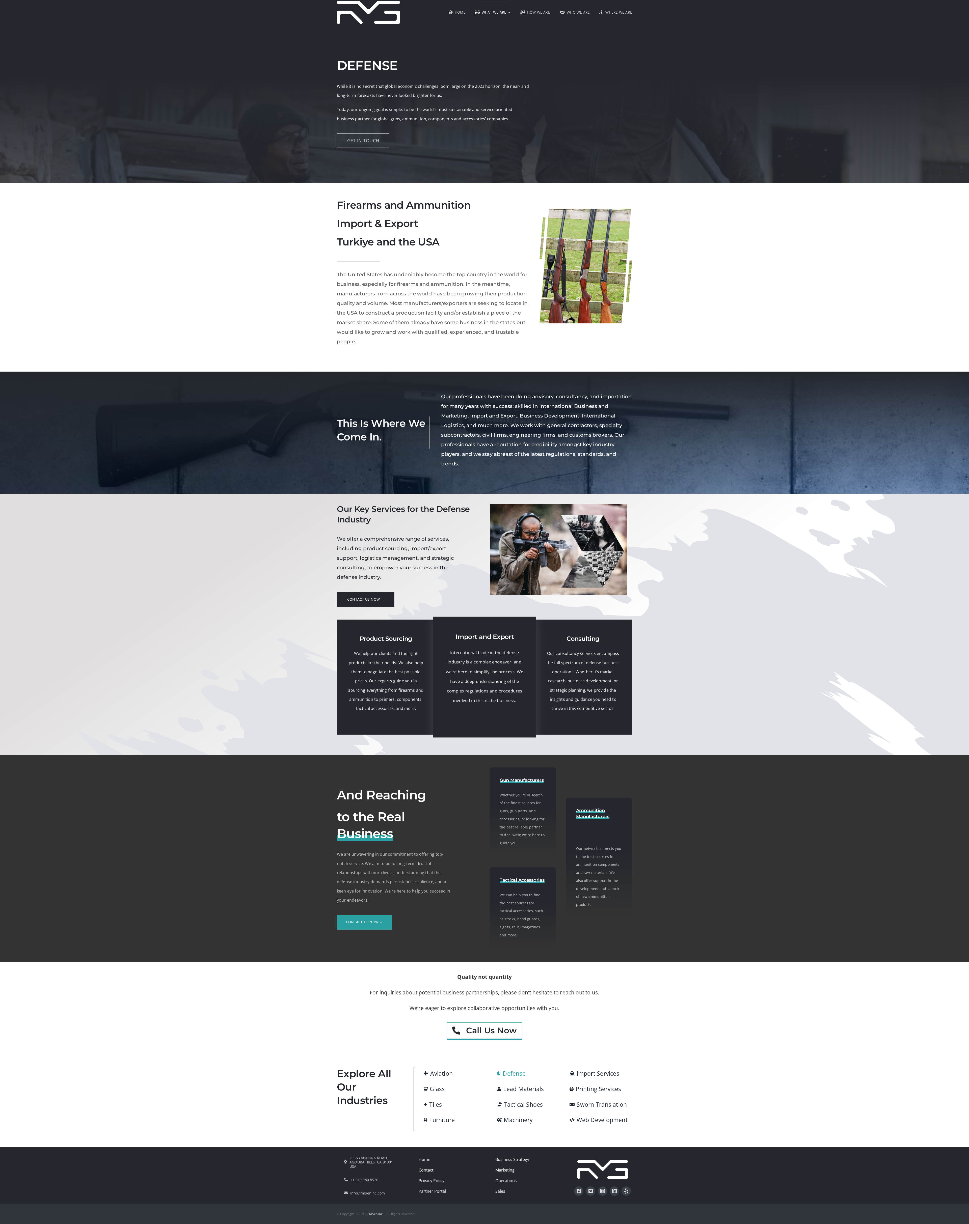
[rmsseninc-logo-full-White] (602, 1162)
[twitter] (590, 1191)
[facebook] (578, 1191)
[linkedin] (614, 1191)
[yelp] (626, 1191)
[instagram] (602, 1191)
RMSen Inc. (375, 1214)
